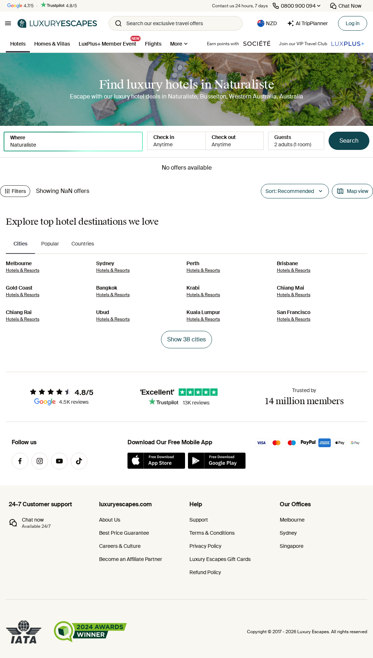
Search (348, 140)
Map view (357, 191)
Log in (353, 23)
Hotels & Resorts (22, 270)
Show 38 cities (186, 339)
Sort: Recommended (290, 191)
